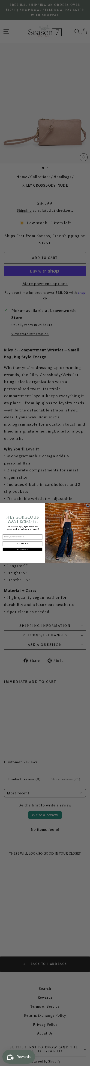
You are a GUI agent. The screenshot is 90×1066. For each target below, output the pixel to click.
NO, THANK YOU (22, 549)
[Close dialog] (87, 505)
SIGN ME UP (22, 543)
